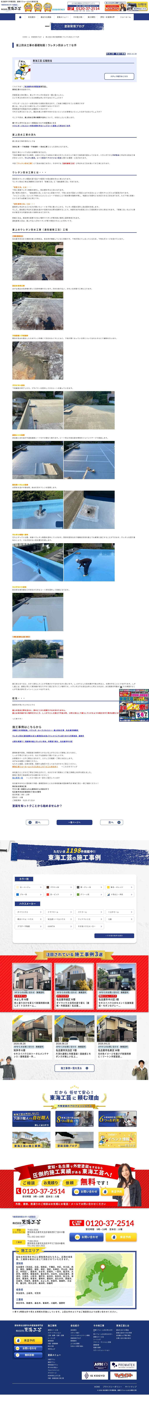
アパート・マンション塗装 (102, 1342)
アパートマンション (54, 1332)
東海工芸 (15, 89)
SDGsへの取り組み (77, 1346)
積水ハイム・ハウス (25, 919)
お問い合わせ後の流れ (123, 1338)
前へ (38, 822)
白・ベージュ (25, 887)
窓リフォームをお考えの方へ (102, 1334)
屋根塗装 (51, 1340)
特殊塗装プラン (53, 1364)
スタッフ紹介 (75, 1332)
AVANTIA (51, 926)
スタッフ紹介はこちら (119, 76)
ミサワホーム (53, 912)
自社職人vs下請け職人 (123, 1335)
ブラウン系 (54, 887)
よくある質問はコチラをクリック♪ (83, 3)
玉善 (110, 919)
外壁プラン (51, 1359)
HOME (97, 1387)
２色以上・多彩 (117, 894)
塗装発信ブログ (76, 1338)
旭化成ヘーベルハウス (56, 919)
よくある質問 (75, 1343)
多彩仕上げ (51, 1349)
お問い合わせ (30, 1348)
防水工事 (51, 1346)
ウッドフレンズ (84, 919)
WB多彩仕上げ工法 (54, 1375)
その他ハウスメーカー (87, 926)
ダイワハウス (22, 912)
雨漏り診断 (97, 1347)
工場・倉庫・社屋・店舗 (56, 1335)
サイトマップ (130, 1387)
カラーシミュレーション (101, 1350)
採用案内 (73, 1340)
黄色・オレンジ (117, 887)
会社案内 (73, 1330)
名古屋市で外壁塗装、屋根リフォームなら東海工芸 (120, 1390)
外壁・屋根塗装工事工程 (56, 1378)
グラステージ (52, 1372)
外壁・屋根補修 (53, 1343)
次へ (111, 822)
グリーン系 (84, 894)
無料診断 (29, 1355)
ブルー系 (23, 894)
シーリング (51, 1338)
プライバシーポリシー (112, 1387)
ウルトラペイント (54, 1370)
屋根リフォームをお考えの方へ (102, 1330)
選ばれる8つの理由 (122, 1330)
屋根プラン (51, 1362)
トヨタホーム (113, 912)
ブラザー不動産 (23, 926)
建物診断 (96, 1345)
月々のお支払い (53, 1367)
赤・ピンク (54, 894)
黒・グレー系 (85, 887)
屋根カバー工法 (53, 1330)
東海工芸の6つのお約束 (124, 1332)
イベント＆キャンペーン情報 (80, 1335)
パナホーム (82, 912)
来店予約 (29, 1340)
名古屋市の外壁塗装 (29, 1325)
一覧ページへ (74, 822)
